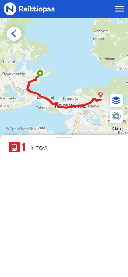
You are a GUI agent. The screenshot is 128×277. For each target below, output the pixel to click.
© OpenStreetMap (20, 129)
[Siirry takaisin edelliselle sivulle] (14, 34)
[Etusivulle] (37, 8)
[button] (116, 100)
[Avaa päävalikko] (119, 8)
